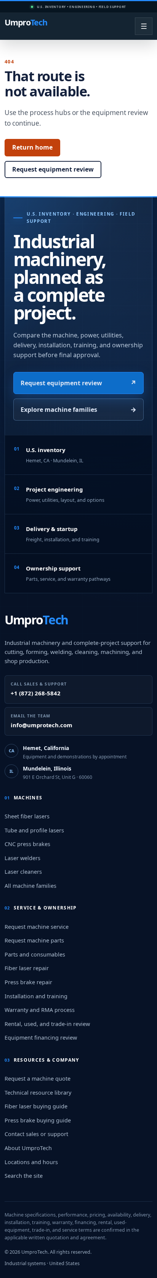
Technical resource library (38, 1092)
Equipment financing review (41, 1037)
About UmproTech (28, 1148)
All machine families (30, 885)
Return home (32, 147)
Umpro (26, 23)
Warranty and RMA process (40, 1009)
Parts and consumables (35, 954)
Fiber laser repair (27, 968)
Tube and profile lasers (34, 830)
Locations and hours (31, 1162)
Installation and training (36, 996)
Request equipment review (53, 169)
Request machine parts (34, 940)
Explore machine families (78, 409)
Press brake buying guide (38, 1120)
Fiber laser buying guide (36, 1106)
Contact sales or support (36, 1134)
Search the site (24, 1175)
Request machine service (37, 926)
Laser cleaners (23, 871)
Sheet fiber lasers (27, 816)
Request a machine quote (37, 1078)
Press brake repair (28, 982)
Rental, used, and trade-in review (47, 1023)
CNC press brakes (27, 844)
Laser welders (22, 858)
